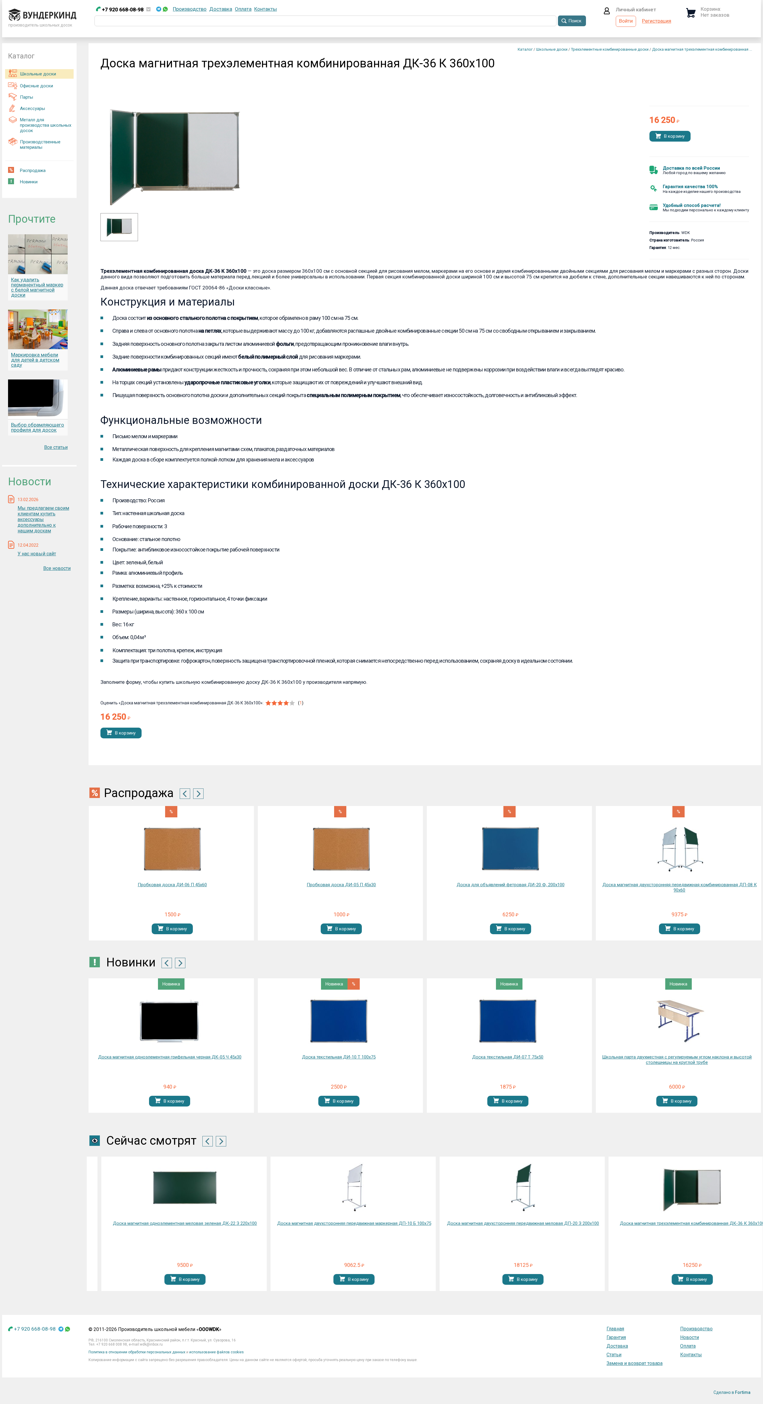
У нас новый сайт (37, 554)
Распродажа (33, 170)
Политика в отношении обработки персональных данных (137, 1352)
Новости (689, 1337)
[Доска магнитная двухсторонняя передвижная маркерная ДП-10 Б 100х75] (341, 1188)
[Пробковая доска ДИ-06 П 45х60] (172, 849)
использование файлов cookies (216, 1352)
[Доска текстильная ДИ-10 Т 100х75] (170, 1021)
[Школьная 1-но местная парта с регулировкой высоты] (677, 1021)
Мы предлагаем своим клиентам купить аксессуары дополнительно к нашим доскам (43, 519)
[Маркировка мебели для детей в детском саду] (38, 329)
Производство (190, 9)
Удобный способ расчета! (692, 205)
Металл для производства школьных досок (45, 125)
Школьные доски (38, 74)
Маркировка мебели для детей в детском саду (35, 360)
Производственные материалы (40, 144)
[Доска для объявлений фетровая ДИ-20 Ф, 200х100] (510, 849)
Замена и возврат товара (635, 1363)
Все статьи (56, 447)
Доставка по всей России (691, 168)
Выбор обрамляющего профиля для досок (37, 427)
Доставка (220, 9)
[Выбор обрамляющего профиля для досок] (38, 399)
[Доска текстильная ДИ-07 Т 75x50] (339, 1021)
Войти (626, 21)
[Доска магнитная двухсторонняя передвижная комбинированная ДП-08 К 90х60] (679, 849)
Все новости (57, 568)
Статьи (614, 1354)
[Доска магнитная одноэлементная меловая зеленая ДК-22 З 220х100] (172, 1188)
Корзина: (711, 9)
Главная (615, 1329)
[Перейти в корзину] (691, 16)
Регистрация (656, 21)
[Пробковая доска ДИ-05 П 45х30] (341, 849)
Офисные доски (36, 86)
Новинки (29, 182)
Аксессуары (32, 108)
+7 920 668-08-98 (122, 10)
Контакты (265, 9)
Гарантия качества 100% (690, 186)
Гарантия (616, 1337)
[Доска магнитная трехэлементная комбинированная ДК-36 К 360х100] (119, 235)
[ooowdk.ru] (42, 19)
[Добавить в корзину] (658, 136)
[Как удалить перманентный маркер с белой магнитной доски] (38, 254)
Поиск (574, 21)
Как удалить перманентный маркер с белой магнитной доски (37, 287)
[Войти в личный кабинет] (607, 13)
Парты (26, 97)
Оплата (243, 9)
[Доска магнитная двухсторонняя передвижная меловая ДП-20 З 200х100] (510, 1188)
